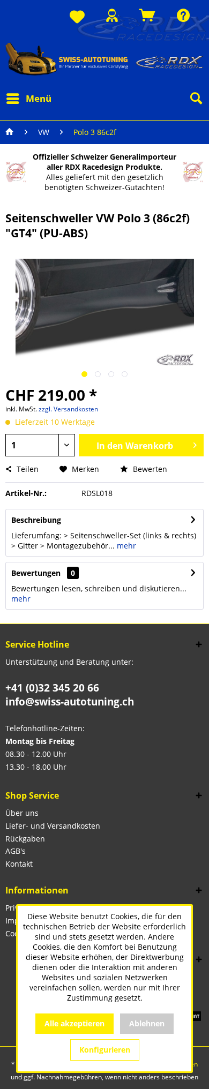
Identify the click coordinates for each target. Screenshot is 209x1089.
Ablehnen (147, 1023)
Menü (38, 98)
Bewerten (149, 469)
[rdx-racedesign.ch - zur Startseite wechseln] (104, 58)
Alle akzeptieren (74, 1023)
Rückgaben (25, 838)
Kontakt (19, 864)
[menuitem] (77, 17)
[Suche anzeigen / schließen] (195, 98)
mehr (125, 545)
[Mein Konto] (112, 15)
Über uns (22, 813)
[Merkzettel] (77, 17)
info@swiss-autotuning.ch (69, 702)
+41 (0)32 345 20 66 (52, 688)
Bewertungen (36, 573)
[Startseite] (9, 132)
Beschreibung (36, 520)
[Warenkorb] (147, 15)
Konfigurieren (104, 1050)
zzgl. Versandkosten (68, 409)
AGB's (15, 851)
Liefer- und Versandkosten (52, 826)
